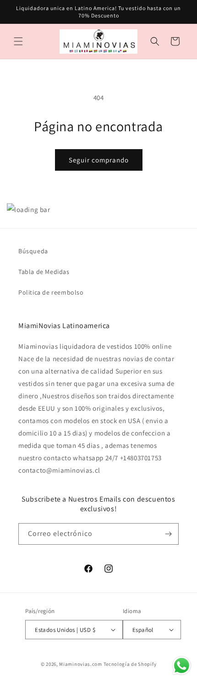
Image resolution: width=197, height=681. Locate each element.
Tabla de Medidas (44, 272)
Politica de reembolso (51, 292)
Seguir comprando (99, 160)
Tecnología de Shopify (130, 664)
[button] (18, 41)
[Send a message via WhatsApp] (181, 665)
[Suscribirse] (168, 534)
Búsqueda (33, 251)
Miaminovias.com (80, 664)
